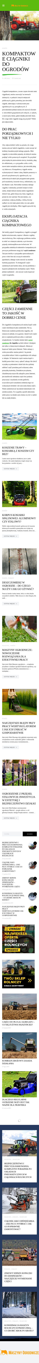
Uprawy (14, 1269)
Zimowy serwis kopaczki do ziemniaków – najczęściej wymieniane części (11, 882)
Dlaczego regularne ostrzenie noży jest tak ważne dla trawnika (15, 1102)
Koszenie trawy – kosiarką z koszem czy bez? (18, 451)
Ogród (4, 48)
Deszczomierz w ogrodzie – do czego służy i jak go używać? (18, 585)
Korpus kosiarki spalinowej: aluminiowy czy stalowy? (19, 518)
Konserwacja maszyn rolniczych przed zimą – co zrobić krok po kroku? (19, 1328)
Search (29, 834)
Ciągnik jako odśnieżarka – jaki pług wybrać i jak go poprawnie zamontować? (12, 866)
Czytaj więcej (9, 468)
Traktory (16, 1159)
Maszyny (5, 645)
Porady (11, 578)
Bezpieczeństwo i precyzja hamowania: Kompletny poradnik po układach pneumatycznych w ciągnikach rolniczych (12, 849)
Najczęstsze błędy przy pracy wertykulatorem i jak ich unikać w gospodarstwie (13, 911)
